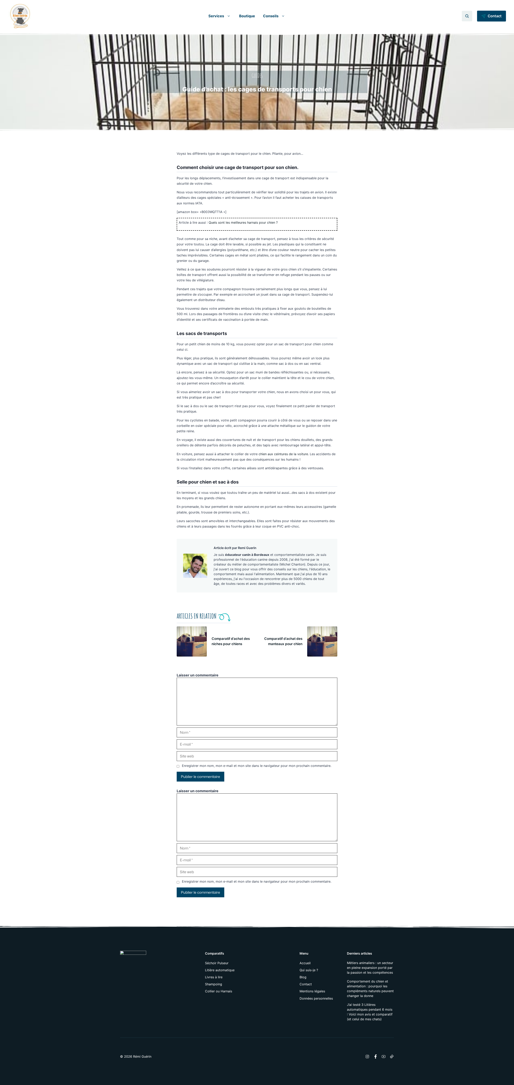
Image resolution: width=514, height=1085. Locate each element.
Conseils (270, 16)
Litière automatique (220, 970)
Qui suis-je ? (309, 970)
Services (216, 16)
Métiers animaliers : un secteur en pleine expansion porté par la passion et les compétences (370, 967)
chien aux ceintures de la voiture (283, 454)
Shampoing (213, 984)
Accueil (305, 963)
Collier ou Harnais (218, 991)
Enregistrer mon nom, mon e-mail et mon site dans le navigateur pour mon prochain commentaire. (256, 766)
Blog (303, 977)
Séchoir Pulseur (216, 963)
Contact (306, 984)
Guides (257, 75)
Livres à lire (213, 977)
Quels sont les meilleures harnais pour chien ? (243, 222)
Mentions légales (312, 991)
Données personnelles (316, 998)
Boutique (247, 16)
